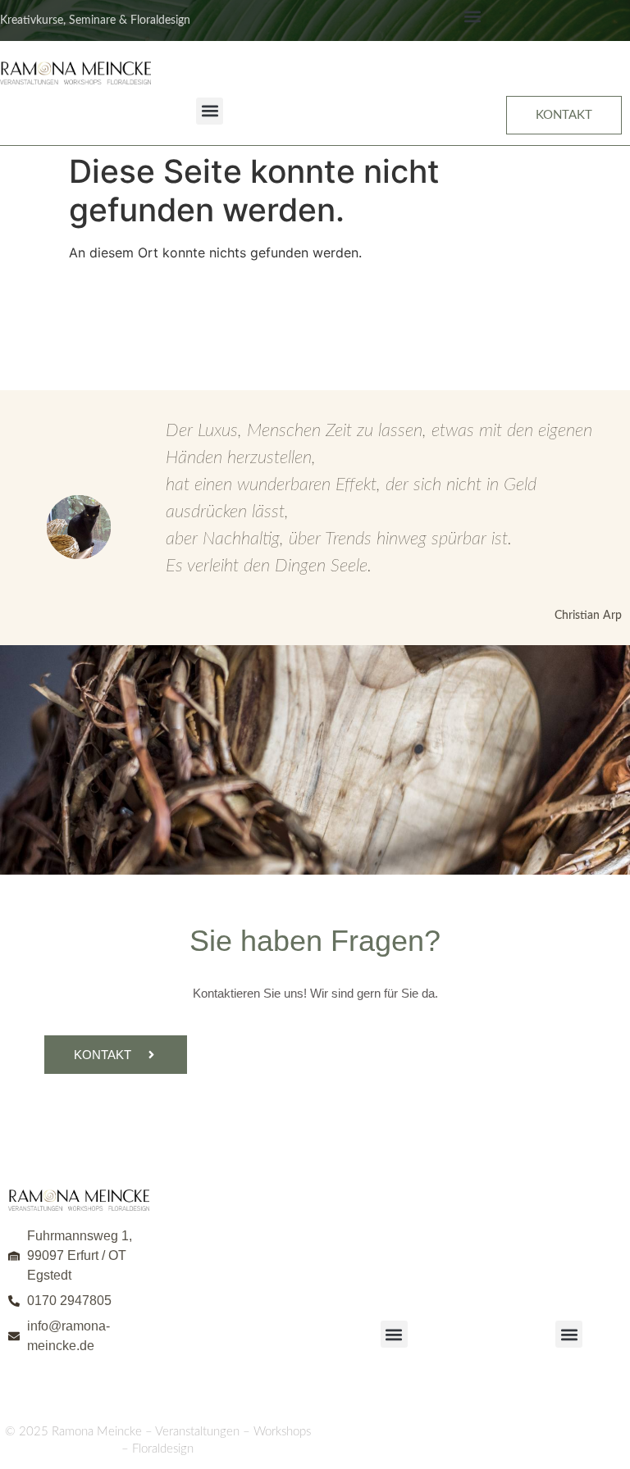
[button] (472, 16)
